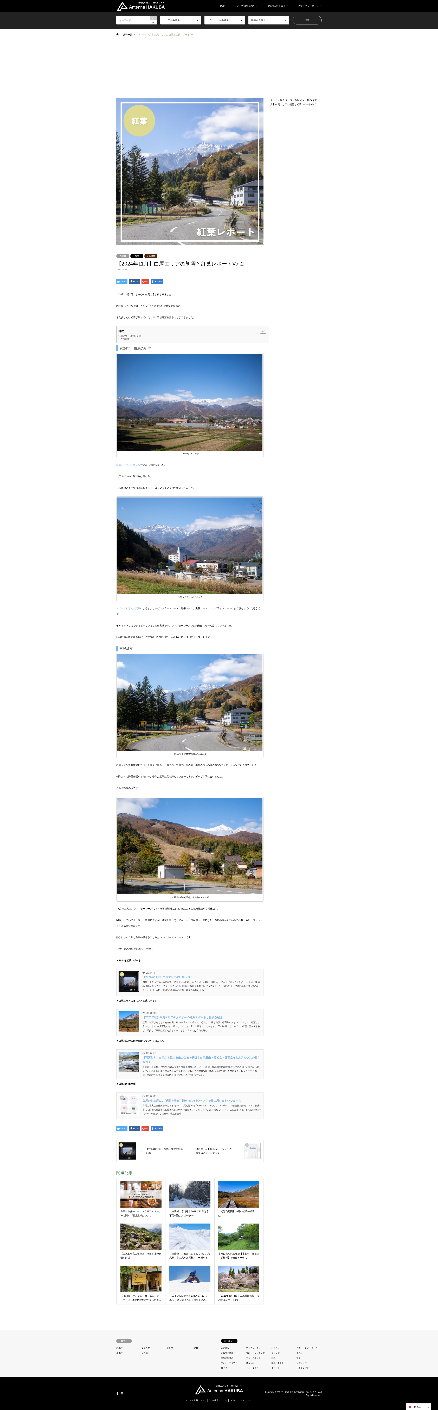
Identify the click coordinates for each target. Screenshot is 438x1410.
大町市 (170, 1348)
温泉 (299, 1357)
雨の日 (300, 1352)
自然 (137, 256)
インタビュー (252, 1367)
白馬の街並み (227, 1357)
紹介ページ (286, 100)
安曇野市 (145, 1348)
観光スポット (277, 1362)
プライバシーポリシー (310, 5)
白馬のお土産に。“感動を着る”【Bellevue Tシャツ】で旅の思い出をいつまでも (192, 1100)
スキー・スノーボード (307, 1348)
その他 (144, 1352)
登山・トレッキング (255, 1352)
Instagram (122, 1393)
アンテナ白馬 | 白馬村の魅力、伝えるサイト (297, 1391)
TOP (222, 5)
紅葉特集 (151, 256)
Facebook (117, 1393)
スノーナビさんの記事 (128, 608)
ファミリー (302, 1362)
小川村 (119, 1352)
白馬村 (123, 256)
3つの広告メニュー (278, 5)
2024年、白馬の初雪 (130, 335)
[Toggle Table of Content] (261, 331)
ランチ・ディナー (229, 1362)
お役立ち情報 (227, 1352)
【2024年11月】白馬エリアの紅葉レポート (169, 977)
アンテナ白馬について (246, 5)
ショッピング (303, 1367)
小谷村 (195, 1348)
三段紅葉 (124, 339)
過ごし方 (250, 1362)
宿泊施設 (225, 1348)
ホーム (274, 100)
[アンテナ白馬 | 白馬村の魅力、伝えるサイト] (140, 5)
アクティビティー (254, 1348)
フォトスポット (253, 1357)
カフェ (224, 1367)
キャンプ (275, 1352)
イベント (275, 1367)
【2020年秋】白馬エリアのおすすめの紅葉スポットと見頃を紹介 (183, 1017)
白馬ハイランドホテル (128, 464)
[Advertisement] (219, 72)
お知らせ (275, 1348)
